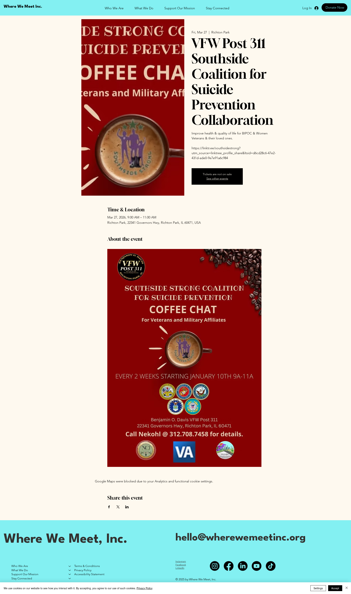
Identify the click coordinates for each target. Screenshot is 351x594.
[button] (179, 8)
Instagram (181, 561)
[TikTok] (270, 566)
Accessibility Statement (89, 574)
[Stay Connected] (69, 578)
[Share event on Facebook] (109, 506)
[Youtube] (256, 566)
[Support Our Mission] (69, 574)
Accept (335, 588)
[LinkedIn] (243, 566)
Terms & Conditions (87, 566)
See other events (217, 178)
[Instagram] (215, 566)
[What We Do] (69, 570)
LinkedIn (180, 568)
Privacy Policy (82, 570)
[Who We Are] (69, 566)
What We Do (19, 570)
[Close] (346, 588)
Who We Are (19, 566)
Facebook (181, 564)
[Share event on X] (118, 506)
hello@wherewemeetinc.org (241, 538)
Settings (318, 588)
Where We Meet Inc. (23, 7)
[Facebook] (228, 566)
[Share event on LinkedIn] (127, 506)
